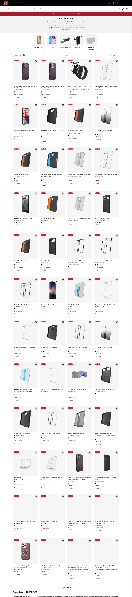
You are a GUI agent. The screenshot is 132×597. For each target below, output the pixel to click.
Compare (18, 97)
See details (73, 14)
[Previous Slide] (15, 14)
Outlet (42, 9)
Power (24, 9)
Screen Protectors (9, 9)
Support (126, 3)
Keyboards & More (32, 9)
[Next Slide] (117, 14)
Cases (18, 9)
